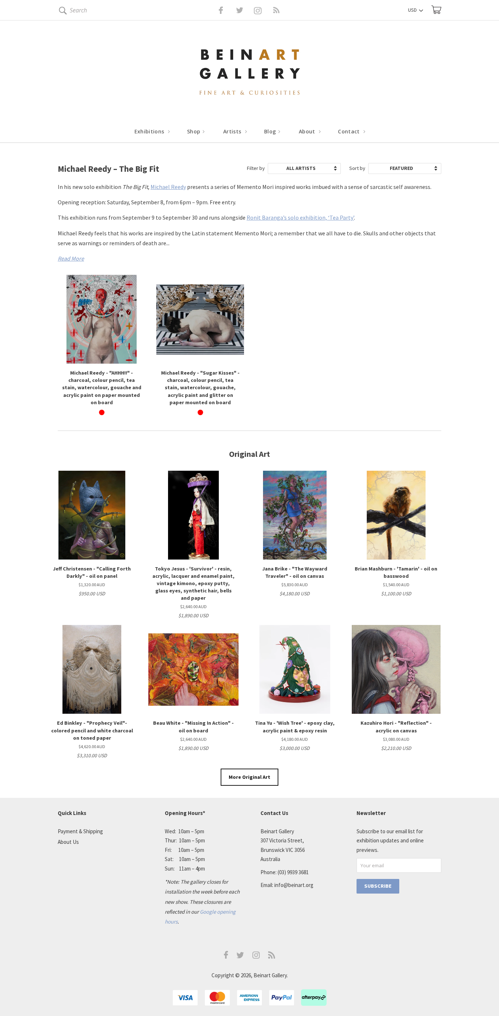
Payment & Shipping (80, 831)
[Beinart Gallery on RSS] (263, 10)
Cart (436, 9)
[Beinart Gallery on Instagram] (256, 956)
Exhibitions (150, 131)
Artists (233, 131)
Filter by (256, 168)
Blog (271, 131)
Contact (349, 131)
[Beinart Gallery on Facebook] (216, 10)
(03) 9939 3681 (293, 872)
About (308, 131)
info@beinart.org (293, 885)
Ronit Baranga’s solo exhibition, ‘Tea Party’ (300, 217)
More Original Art (249, 777)
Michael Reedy (168, 186)
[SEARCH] (61, 11)
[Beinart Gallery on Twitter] (226, 10)
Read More (71, 258)
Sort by (357, 168)
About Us (68, 841)
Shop (194, 131)
